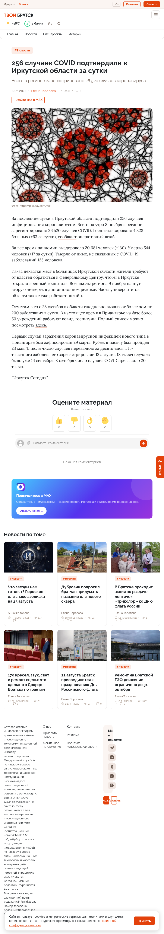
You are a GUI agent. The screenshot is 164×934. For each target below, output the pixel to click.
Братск (23, 4)
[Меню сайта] (155, 14)
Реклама (73, 735)
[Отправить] (143, 443)
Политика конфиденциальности (82, 745)
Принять (144, 921)
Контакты (73, 726)
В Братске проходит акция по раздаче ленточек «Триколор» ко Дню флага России (134, 596)
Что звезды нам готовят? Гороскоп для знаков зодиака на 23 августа (26, 594)
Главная (12, 34)
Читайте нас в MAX (28, 100)
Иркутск (9, 4)
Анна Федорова (18, 613)
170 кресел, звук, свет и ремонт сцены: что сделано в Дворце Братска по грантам (28, 682)
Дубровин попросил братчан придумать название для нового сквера (81, 594)
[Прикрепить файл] (28, 443)
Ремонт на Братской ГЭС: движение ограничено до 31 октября (134, 682)
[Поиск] (59, 24)
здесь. (41, 325)
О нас (47, 726)
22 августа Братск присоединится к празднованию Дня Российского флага (79, 682)
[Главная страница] (18, 15)
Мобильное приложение (52, 745)
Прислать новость (50, 735)
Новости (31, 34)
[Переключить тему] (50, 24)
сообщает (67, 236)
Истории (75, 34)
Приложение (106, 800)
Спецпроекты (52, 34)
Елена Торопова (43, 91)
